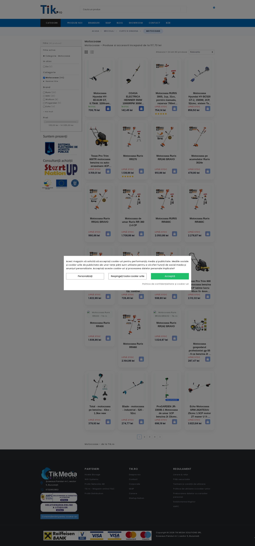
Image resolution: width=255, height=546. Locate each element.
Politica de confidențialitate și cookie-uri (165, 283)
